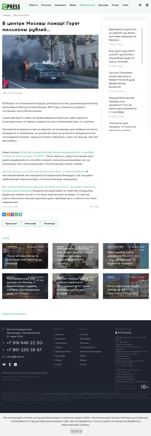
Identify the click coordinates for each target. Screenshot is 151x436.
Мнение (84, 343)
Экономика (60, 5)
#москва (30, 223)
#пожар (49, 223)
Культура (103, 5)
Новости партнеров (90, 351)
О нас (83, 364)
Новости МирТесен (14, 314)
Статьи (84, 334)
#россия (11, 223)
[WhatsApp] (16, 214)
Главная (6, 15)
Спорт (125, 5)
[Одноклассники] (8, 214)
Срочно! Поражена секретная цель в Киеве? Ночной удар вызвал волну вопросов (122, 79)
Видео (83, 360)
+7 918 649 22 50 (25, 342)
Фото (83, 356)
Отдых (115, 5)
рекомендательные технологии (60, 394)
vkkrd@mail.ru (15, 356)
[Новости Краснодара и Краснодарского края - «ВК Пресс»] (11, 7)
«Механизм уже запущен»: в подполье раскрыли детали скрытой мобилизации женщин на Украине (122, 130)
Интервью (85, 338)
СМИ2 (5, 238)
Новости (33, 5)
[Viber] (12, 214)
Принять (76, 431)
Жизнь (73, 5)
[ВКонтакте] (4, 214)
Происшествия (87, 5)
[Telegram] (20, 214)
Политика (46, 5)
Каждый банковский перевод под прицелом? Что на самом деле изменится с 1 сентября (123, 104)
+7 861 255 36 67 (24, 349)
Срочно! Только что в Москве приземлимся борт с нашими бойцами (44, 171)
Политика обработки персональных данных (97, 394)
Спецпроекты (87, 347)
